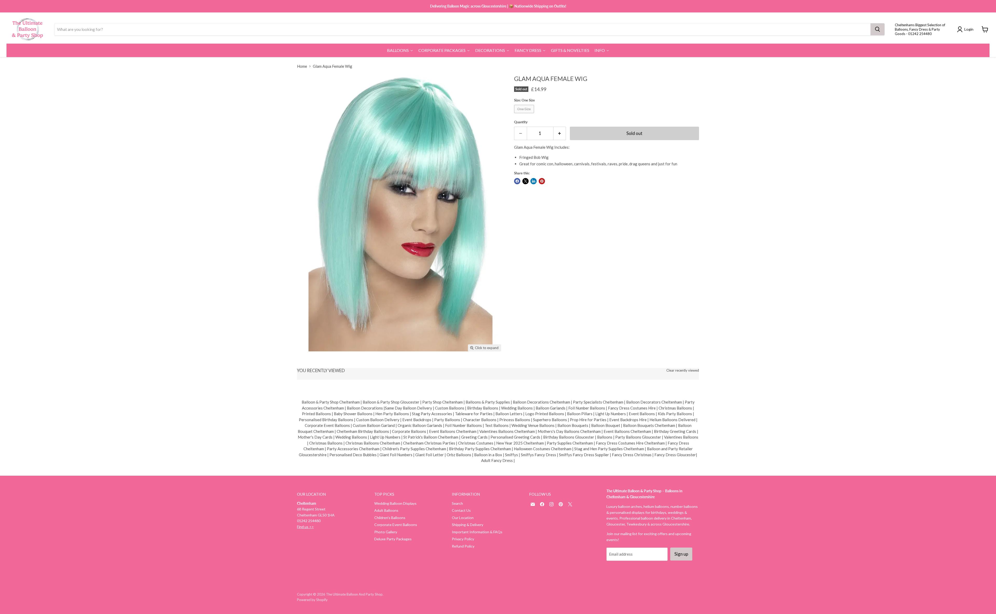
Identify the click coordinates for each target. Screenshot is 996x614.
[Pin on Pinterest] (542, 181)
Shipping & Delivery (467, 524)
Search (457, 503)
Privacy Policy (463, 539)
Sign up (681, 554)
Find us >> (305, 526)
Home (302, 66)
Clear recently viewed (682, 370)
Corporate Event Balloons (395, 524)
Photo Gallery (385, 532)
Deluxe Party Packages (393, 539)
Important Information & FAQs (477, 532)
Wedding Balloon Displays (395, 503)
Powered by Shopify (312, 600)
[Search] (877, 29)
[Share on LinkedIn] (533, 181)
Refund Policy (463, 546)
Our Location (463, 517)
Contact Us (461, 510)
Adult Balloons (386, 510)
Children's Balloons (389, 517)
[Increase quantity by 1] (560, 133)
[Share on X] (525, 181)
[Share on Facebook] (517, 181)
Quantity (521, 122)
